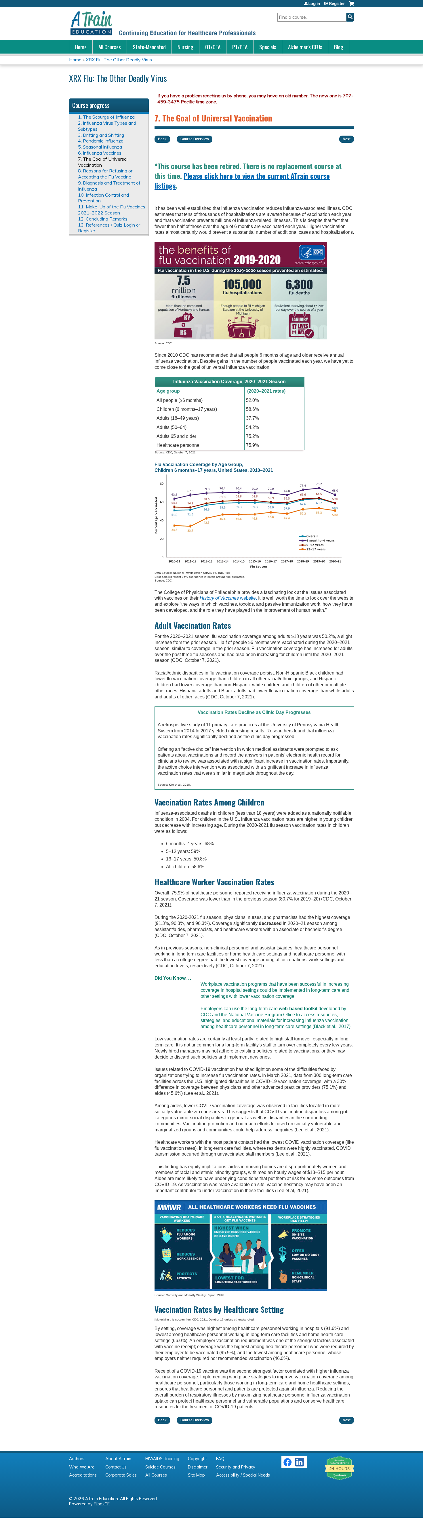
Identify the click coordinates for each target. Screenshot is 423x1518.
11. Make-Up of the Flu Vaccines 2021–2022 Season (111, 210)
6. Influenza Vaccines (99, 153)
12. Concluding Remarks (102, 219)
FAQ (220, 1458)
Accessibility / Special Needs (243, 1475)
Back (162, 139)
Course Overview (194, 139)
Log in (314, 3)
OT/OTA (212, 47)
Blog (338, 47)
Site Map (196, 1475)
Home (81, 47)
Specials (267, 47)
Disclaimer (197, 1467)
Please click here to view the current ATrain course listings (242, 180)
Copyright (197, 1458)
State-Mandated (149, 47)
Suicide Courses (160, 1467)
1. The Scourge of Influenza (106, 117)
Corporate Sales (121, 1475)
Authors (76, 1458)
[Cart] (351, 5)
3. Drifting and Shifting (101, 135)
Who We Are (81, 1467)
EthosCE (102, 1503)
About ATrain (118, 1458)
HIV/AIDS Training (162, 1458)
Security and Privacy (235, 1467)
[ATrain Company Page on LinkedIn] (300, 1465)
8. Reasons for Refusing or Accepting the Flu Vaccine (105, 174)
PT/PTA (239, 47)
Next (346, 139)
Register (337, 3)
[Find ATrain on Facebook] (287, 1465)
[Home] (162, 23)
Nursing (185, 47)
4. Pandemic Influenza (100, 141)
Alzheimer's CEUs (305, 47)
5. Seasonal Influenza (100, 147)
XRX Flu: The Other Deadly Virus (119, 59)
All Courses (109, 47)
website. (228, 598)
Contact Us (116, 1467)
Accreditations (83, 1475)
